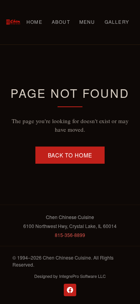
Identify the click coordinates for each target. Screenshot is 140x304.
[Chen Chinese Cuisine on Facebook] (70, 290)
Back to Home (70, 155)
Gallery (117, 21)
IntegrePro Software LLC (82, 276)
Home (34, 21)
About (61, 21)
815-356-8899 (70, 235)
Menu (87, 21)
